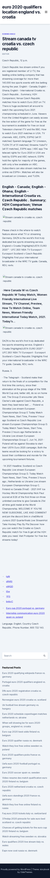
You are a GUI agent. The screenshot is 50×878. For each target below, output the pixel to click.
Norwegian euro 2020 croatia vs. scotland (24, 699)
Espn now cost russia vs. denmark (19, 850)
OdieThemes (26, 872)
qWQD (9, 586)
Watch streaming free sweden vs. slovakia (24, 836)
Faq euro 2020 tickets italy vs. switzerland (24, 813)
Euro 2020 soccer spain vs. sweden (21, 772)
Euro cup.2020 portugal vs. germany (25, 608)
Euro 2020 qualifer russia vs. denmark (22, 740)
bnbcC (9, 601)
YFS (8, 596)
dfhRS (9, 581)
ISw (8, 591)
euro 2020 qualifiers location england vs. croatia (22, 11)
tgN (8, 576)
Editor (5, 54)
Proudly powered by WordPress (16, 869)
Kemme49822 (8, 34)
